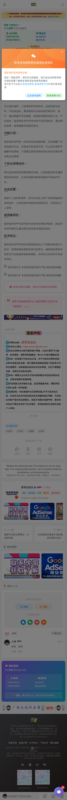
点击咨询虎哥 (34, 95)
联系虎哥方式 (53, 95)
